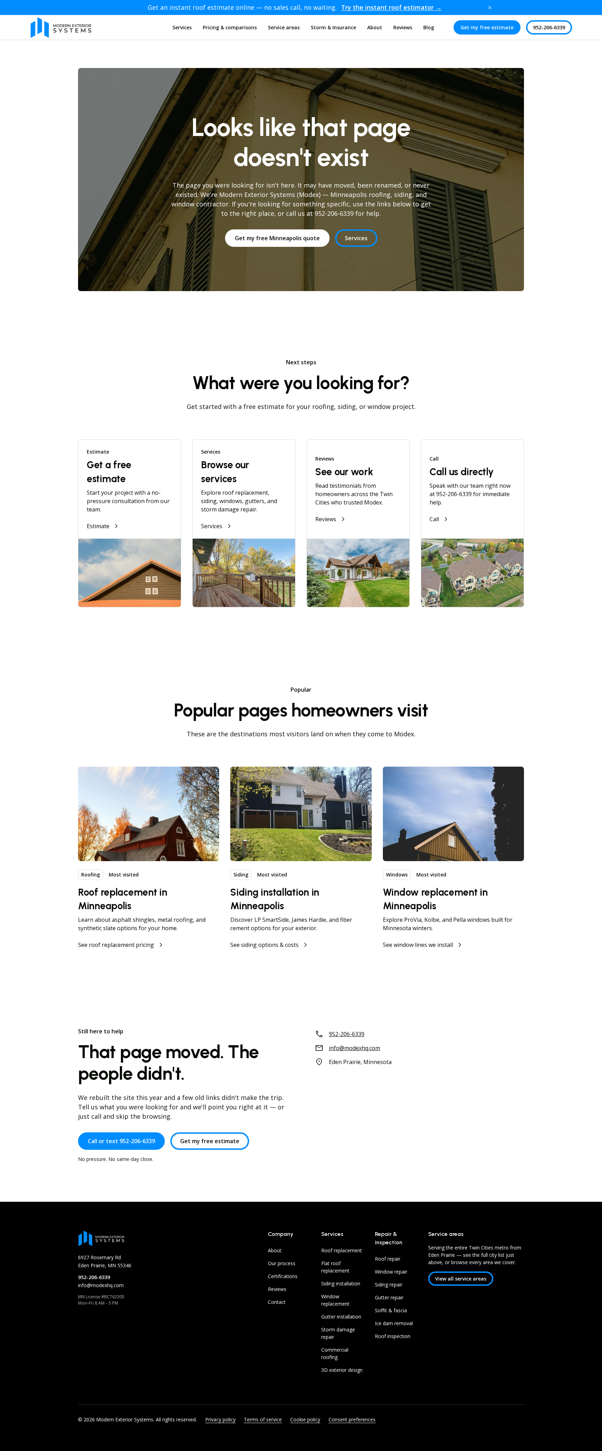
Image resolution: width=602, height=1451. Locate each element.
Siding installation (340, 1283)
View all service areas (460, 1278)
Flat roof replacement (335, 1267)
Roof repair (387, 1258)
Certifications (283, 1276)
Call (434, 519)
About (374, 27)
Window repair (391, 1271)
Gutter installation (341, 1316)
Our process (281, 1263)
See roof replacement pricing (116, 945)
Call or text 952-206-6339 (121, 1141)
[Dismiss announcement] (490, 7)
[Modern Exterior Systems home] (61, 27)
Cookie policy (305, 1419)
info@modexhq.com (354, 1048)
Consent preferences (352, 1419)
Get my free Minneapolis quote (277, 238)
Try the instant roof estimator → (391, 7)
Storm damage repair (338, 1333)
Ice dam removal (394, 1323)
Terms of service (263, 1419)
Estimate (98, 526)
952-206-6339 (549, 27)
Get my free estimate (487, 27)
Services (182, 27)
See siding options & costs (264, 945)
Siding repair (388, 1284)
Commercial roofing (334, 1353)
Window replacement (335, 1300)
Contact (277, 1302)
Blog (428, 27)
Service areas (284, 27)
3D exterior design (342, 1370)
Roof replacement (341, 1250)
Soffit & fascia (391, 1310)
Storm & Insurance (333, 27)
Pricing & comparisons (230, 27)
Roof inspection (392, 1336)
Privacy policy (220, 1419)
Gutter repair (389, 1297)
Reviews (402, 27)
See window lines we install (418, 945)
